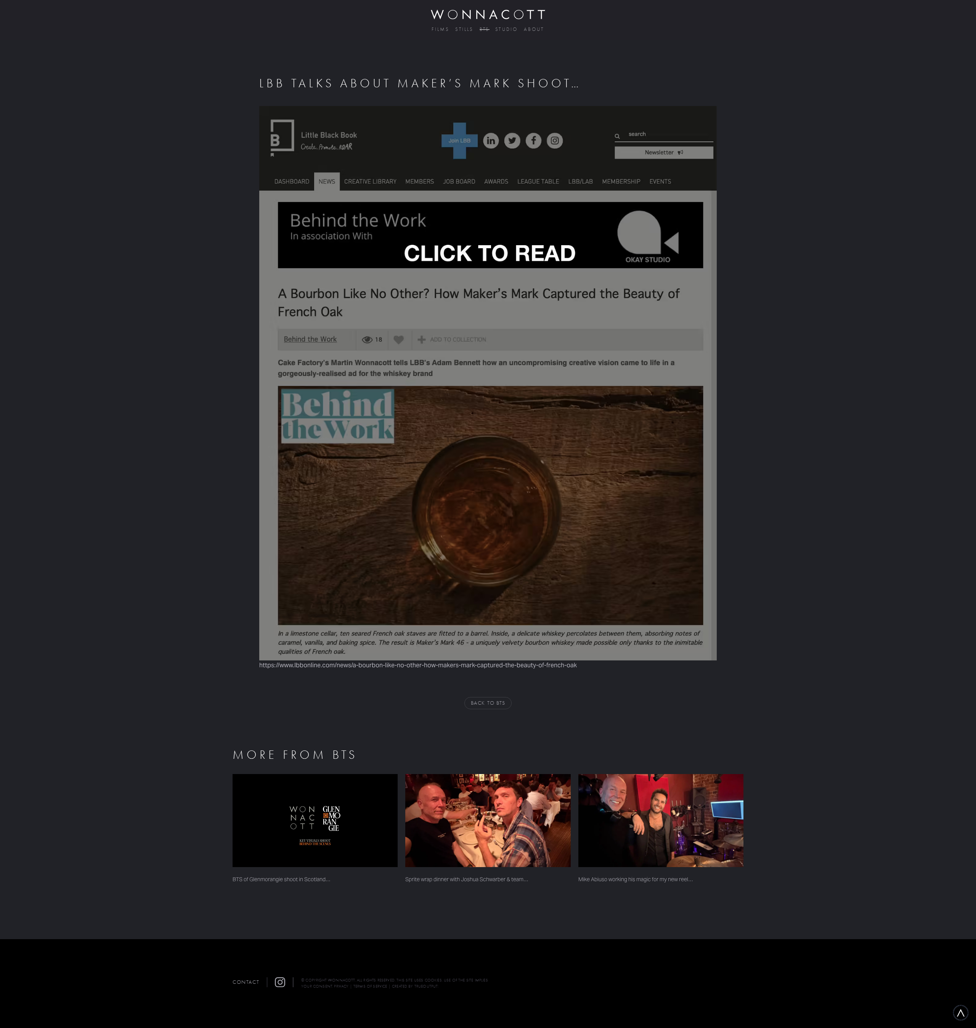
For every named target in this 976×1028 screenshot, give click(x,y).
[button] (284, 982)
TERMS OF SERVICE (370, 986)
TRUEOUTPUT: (426, 986)
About (534, 29)
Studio (506, 29)
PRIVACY (341, 986)
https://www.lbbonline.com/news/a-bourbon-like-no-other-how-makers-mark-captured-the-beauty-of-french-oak (418, 665)
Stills (464, 29)
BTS (485, 29)
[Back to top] (960, 1012)
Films (440, 29)
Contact (246, 982)
